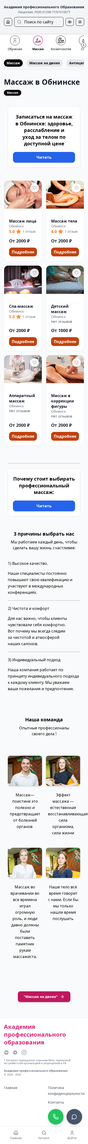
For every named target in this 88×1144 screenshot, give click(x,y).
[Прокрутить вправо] (83, 45)
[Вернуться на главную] (8, 22)
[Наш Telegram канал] (15, 1052)
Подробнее (23, 252)
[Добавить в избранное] (34, 188)
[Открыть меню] (80, 22)
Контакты (56, 1102)
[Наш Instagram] (24, 1052)
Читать (44, 157)
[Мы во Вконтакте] (6, 1052)
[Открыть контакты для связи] (74, 1117)
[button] (23, 221)
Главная (10, 1087)
